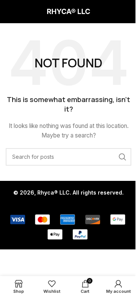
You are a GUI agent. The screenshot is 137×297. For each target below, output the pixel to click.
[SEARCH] (122, 157)
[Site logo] (68, 11)
